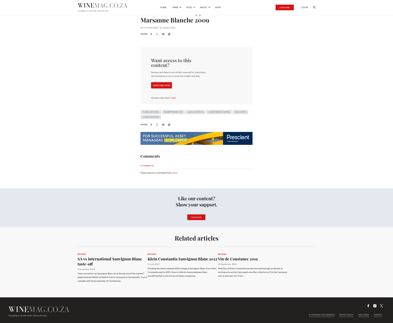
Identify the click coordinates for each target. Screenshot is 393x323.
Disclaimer (363, 315)
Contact (378, 315)
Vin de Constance (151, 117)
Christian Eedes (150, 27)
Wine (175, 7)
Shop (218, 7)
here (175, 172)
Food (189, 7)
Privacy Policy (346, 315)
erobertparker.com (173, 112)
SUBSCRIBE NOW (161, 85)
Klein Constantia (195, 112)
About (203, 7)
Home (163, 7)
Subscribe (285, 7)
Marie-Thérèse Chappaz (219, 112)
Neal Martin (240, 112)
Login (173, 97)
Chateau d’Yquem (151, 112)
